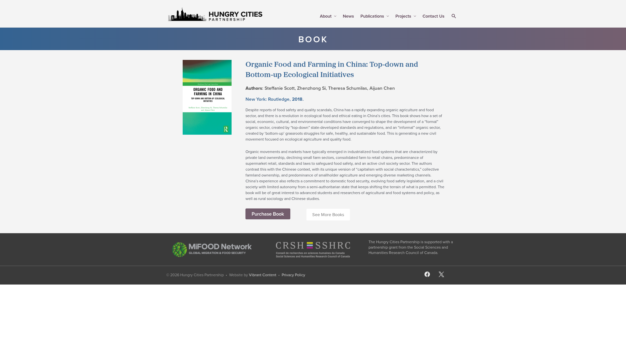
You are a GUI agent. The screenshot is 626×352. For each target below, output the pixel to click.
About (326, 16)
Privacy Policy (293, 275)
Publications (372, 16)
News (348, 16)
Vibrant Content (262, 275)
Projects (403, 16)
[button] (454, 16)
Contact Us (434, 16)
